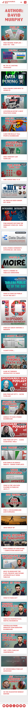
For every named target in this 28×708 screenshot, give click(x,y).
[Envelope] (24, 705)
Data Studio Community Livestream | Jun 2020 (12, 249)
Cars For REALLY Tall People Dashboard (11, 135)
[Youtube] (3, 705)
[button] (21, 2)
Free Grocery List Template (10, 157)
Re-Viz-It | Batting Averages (10, 66)
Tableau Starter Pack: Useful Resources (12, 620)
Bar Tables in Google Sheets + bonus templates (13, 463)
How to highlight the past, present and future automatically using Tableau (13, 574)
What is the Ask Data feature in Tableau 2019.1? (11, 487)
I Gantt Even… (9, 350)
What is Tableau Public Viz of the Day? (12, 294)
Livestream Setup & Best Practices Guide (13, 112)
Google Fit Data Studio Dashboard (12, 418)
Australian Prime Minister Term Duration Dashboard (12, 627)
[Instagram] (10, 705)
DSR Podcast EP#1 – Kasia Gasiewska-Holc (13, 440)
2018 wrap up (9, 527)
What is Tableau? (10, 598)
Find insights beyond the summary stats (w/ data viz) (13, 225)
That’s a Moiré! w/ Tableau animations (11, 271)
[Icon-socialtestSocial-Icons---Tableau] (14, 705)
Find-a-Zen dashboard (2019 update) (12, 511)
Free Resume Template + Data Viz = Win (12, 44)
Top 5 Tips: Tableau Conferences (11, 651)
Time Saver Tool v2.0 (11, 179)
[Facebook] (20, 705)
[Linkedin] (17, 705)
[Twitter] (7, 705)
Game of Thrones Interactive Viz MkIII (11, 372)
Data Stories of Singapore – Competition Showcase (14, 549)
